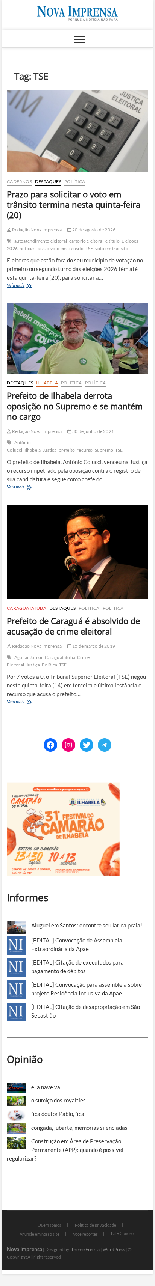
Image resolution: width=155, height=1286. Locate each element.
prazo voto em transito (61, 248)
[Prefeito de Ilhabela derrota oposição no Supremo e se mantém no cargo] (77, 338)
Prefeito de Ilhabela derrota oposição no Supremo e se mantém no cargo (75, 406)
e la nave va (45, 1087)
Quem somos (49, 1225)
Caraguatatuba (26, 608)
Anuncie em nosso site (39, 1234)
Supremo (104, 450)
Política (74, 181)
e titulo (112, 241)
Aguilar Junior (28, 657)
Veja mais (23, 286)
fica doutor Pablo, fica (57, 1113)
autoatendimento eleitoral (40, 241)
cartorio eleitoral (86, 241)
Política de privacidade (95, 1225)
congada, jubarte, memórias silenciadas (79, 1127)
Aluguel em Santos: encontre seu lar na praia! (86, 925)
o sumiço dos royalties (58, 1100)
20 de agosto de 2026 (93, 229)
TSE (89, 248)
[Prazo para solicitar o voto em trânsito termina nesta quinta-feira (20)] (77, 131)
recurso (85, 450)
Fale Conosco (123, 1233)
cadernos (19, 181)
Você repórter (85, 1234)
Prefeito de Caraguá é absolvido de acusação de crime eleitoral (73, 626)
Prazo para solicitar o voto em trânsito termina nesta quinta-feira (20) (73, 204)
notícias (28, 248)
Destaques (48, 181)
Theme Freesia (85, 1249)
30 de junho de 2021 (92, 431)
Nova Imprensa (24, 1249)
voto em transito (111, 248)
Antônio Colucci (19, 446)
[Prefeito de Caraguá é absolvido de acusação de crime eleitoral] (77, 552)
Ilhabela (47, 383)
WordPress (114, 1249)
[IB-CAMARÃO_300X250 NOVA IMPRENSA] (63, 786)
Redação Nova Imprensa (36, 229)
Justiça (49, 450)
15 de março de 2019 (93, 646)
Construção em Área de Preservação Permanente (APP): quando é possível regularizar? (65, 1150)
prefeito (67, 450)
